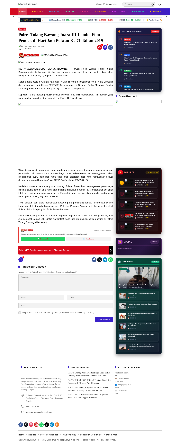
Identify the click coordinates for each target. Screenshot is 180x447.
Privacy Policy (69, 434)
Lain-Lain (22, 29)
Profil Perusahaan (49, 434)
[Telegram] (105, 259)
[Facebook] (94, 259)
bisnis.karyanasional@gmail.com (39, 412)
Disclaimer (111, 434)
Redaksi (32, 434)
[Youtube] (36, 424)
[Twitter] (99, 259)
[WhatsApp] (110, 259)
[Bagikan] (110, 47)
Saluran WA (43, 239)
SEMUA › (155, 242)
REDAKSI (28, 46)
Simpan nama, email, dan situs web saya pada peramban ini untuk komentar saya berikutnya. (59, 312)
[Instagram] (31, 424)
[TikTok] (46, 424)
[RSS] (57, 424)
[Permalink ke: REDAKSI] (21, 47)
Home (21, 434)
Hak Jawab (88, 239)
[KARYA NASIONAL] (28, 4)
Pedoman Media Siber (91, 434)
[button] (152, 4)
